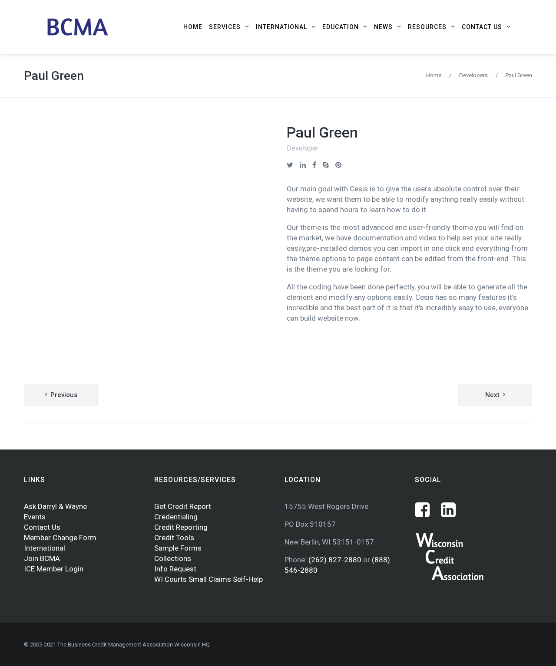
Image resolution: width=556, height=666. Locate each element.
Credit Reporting (181, 527)
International (44, 548)
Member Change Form (60, 537)
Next (492, 395)
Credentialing (176, 516)
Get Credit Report (182, 506)
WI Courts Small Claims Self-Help (208, 579)
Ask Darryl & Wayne (55, 506)
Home (433, 75)
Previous (63, 395)
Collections (172, 558)
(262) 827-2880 (335, 559)
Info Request (175, 568)
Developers (473, 75)
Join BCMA (42, 558)
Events (35, 516)
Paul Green (54, 76)
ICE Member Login (53, 568)
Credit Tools (174, 537)
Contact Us (42, 527)
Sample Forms (178, 548)
